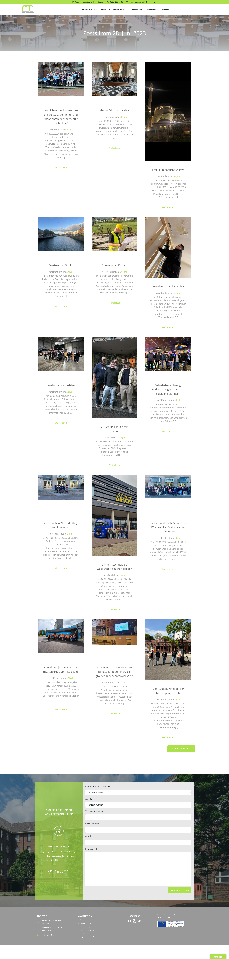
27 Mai (69, 678)
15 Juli (70, 129)
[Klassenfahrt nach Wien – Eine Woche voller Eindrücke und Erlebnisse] (168, 486)
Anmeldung (137, 9)
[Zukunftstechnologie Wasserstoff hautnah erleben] (114, 515)
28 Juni (123, 117)
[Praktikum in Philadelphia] (168, 247)
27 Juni (177, 176)
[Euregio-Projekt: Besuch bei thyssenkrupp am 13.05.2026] (61, 636)
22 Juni (69, 391)
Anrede (88, 799)
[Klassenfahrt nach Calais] (114, 79)
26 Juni (123, 271)
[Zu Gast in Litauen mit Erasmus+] (114, 377)
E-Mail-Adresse (92, 823)
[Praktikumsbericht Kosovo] (168, 111)
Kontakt (166, 9)
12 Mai (123, 682)
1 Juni (177, 538)
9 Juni (123, 437)
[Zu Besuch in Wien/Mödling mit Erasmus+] (61, 487)
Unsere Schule (88, 9)
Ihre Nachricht (91, 849)
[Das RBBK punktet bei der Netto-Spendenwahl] (168, 649)
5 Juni (123, 575)
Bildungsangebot (117, 9)
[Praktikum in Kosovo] (114, 233)
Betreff (88, 836)
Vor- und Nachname (94, 811)
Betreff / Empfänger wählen (97, 786)
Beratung (151, 9)
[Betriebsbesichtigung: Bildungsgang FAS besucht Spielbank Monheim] (168, 353)
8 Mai (177, 699)
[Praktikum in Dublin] (61, 233)
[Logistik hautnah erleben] (61, 353)
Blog (103, 9)
